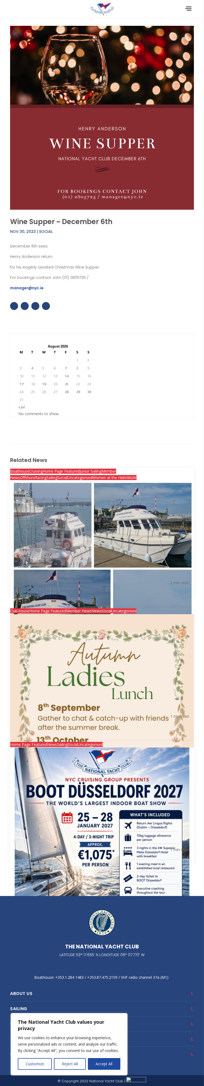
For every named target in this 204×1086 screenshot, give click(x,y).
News (96, 610)
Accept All (104, 1063)
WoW (132, 477)
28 (67, 391)
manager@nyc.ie (27, 288)
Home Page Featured (61, 471)
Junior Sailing (90, 471)
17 (21, 384)
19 (44, 384)
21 (67, 384)
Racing (40, 477)
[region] (69, 1044)
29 (78, 391)
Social (46, 231)
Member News (79, 610)
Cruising (36, 471)
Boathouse (19, 471)
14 (67, 376)
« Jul (21, 406)
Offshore (27, 477)
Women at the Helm (109, 477)
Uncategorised (79, 477)
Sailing (51, 477)
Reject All (70, 1063)
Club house (19, 610)
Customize (35, 1063)
